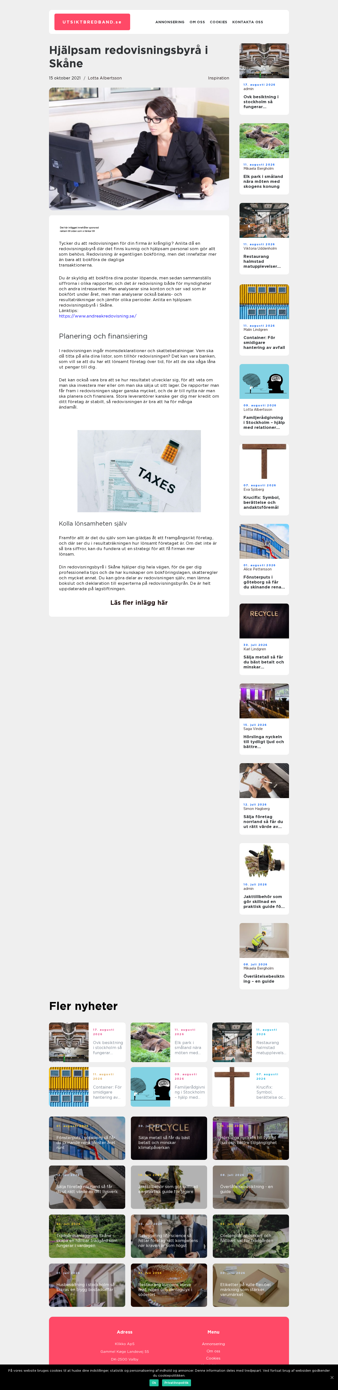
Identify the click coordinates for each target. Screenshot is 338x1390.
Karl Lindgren (254, 649)
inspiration (218, 78)
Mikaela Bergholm (258, 168)
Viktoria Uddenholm (260, 248)
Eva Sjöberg (253, 489)
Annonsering (170, 22)
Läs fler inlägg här (139, 602)
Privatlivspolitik (177, 1383)
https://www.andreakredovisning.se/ (98, 316)
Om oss (197, 22)
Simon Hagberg (256, 808)
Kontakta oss (247, 22)
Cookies (218, 22)
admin (248, 89)
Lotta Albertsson (105, 78)
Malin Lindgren (255, 329)
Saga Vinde (253, 729)
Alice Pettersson (257, 569)
